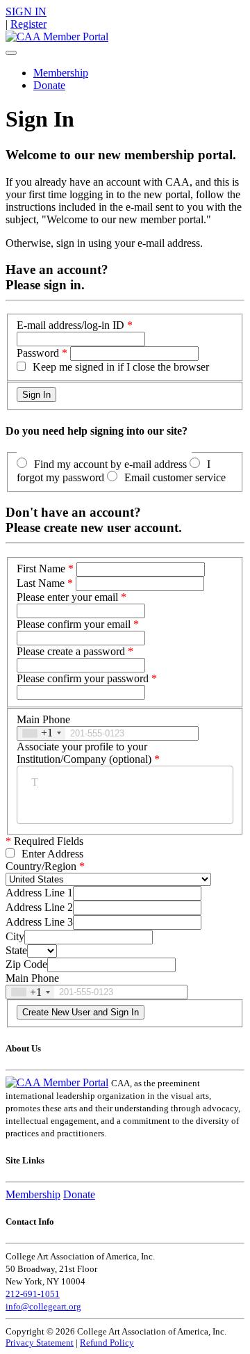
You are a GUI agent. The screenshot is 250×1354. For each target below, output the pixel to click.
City (15, 936)
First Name (41, 568)
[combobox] (41, 733)
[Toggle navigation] (11, 53)
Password (38, 353)
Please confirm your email (74, 624)
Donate (49, 85)
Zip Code (26, 964)
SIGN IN (26, 11)
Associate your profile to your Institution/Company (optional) (84, 753)
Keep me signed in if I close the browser (121, 367)
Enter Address (52, 854)
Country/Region (41, 866)
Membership (60, 73)
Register (28, 24)
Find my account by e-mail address (110, 464)
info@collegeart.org (43, 1306)
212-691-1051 (33, 1294)
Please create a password (71, 651)
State (16, 950)
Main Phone (43, 719)
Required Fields (44, 841)
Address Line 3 (39, 922)
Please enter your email (67, 597)
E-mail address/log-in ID (70, 325)
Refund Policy (107, 1342)
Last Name (41, 583)
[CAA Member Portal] (57, 36)
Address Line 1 (39, 892)
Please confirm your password (83, 678)
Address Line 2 (39, 907)
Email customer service (175, 477)
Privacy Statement (40, 1342)
